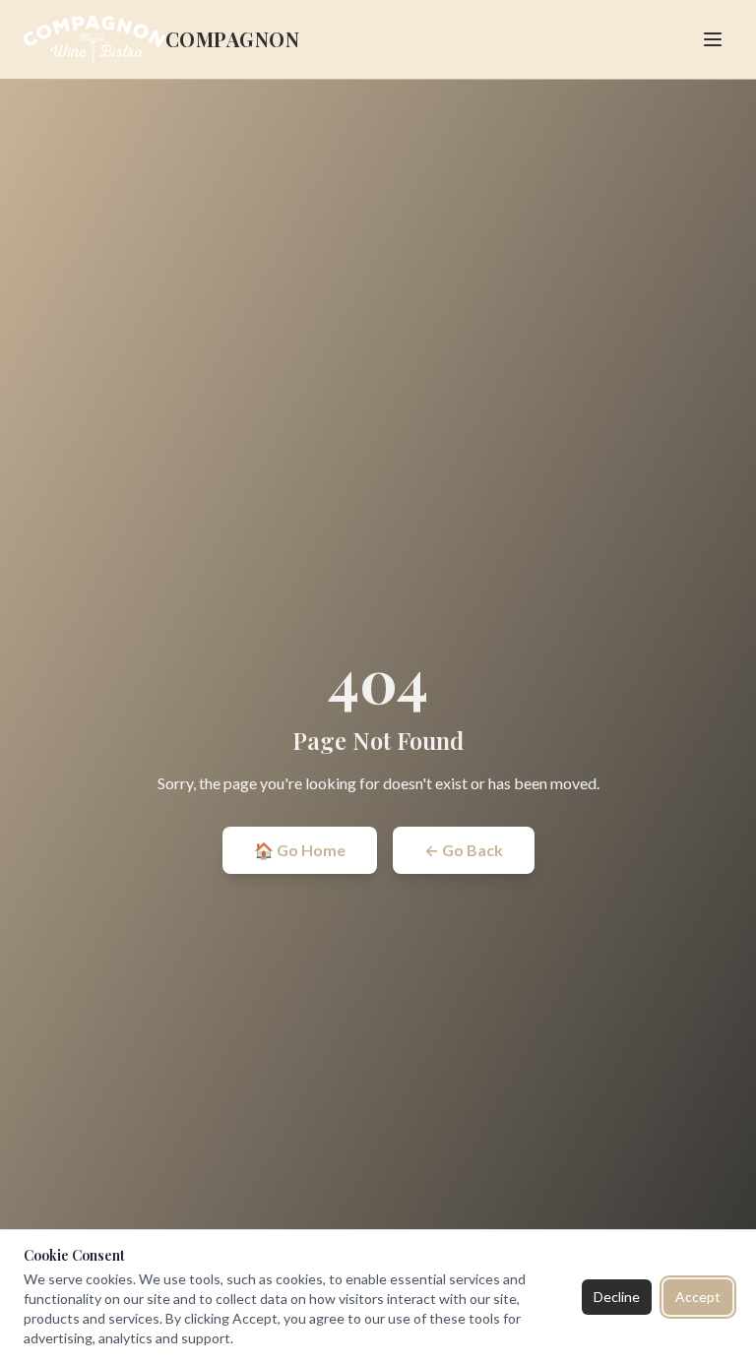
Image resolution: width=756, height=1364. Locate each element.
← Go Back (463, 849)
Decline (617, 1296)
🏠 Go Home (300, 849)
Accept (698, 1296)
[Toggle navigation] (712, 39)
